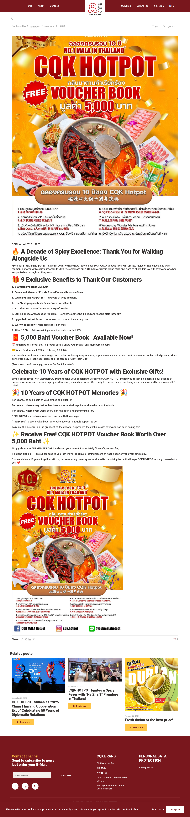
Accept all (175, 809)
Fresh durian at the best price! (149, 720)
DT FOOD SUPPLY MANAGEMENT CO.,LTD (113, 779)
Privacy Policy (146, 767)
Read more (157, 809)
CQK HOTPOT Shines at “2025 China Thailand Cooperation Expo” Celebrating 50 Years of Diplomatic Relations (35, 708)
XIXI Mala (101, 768)
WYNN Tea (102, 773)
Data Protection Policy (125, 809)
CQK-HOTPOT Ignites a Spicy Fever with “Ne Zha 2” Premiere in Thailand (93, 694)
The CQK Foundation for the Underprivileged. (110, 787)
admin (33, 26)
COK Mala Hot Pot (105, 763)
